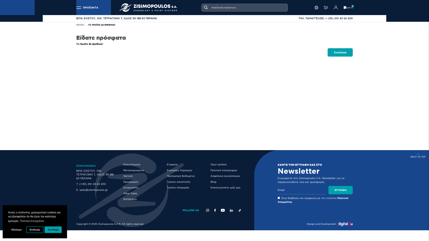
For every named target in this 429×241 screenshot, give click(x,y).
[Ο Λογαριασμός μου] (335, 8)
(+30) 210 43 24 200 (92, 184)
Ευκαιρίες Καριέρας (179, 170)
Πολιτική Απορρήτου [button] (32, 221)
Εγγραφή (341, 190)
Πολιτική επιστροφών (223, 170)
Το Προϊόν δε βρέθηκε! (101, 25)
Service (128, 176)
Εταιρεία (172, 164)
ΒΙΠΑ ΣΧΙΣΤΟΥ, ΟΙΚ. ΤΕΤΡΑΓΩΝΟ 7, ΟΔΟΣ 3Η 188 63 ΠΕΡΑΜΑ (95, 174)
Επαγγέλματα (131, 164)
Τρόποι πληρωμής (178, 187)
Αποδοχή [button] (53, 229)
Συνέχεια (340, 52)
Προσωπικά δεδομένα (181, 176)
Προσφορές (131, 181)
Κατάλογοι (130, 199)
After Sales (130, 193)
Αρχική (80, 25)
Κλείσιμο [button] (16, 229)
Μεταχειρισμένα (133, 170)
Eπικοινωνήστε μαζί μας (225, 187)
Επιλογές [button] (35, 229)
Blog (213, 181)
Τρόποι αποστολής (179, 181)
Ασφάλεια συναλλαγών (225, 176)
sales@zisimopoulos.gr (94, 189)
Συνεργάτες (131, 187)
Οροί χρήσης (218, 164)
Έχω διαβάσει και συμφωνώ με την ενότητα (313, 200)
